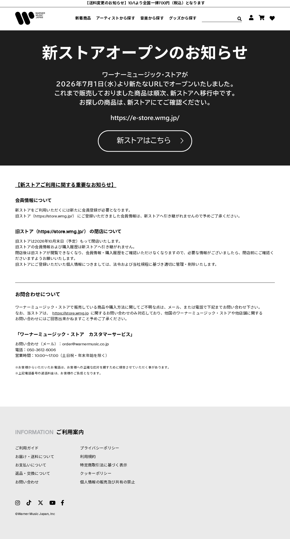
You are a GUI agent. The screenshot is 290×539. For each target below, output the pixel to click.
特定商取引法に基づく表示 (103, 465)
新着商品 (83, 18)
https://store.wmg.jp (70, 313)
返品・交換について (32, 474)
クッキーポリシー (95, 474)
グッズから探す (182, 18)
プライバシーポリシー (99, 448)
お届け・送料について (34, 457)
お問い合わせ (27, 482)
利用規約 (88, 457)
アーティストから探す (115, 18)
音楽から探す (152, 18)
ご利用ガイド (27, 448)
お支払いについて (30, 465)
